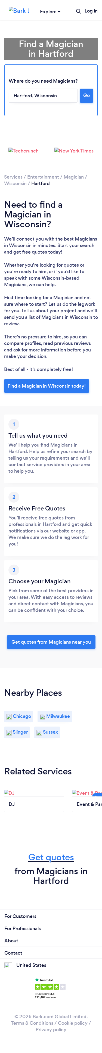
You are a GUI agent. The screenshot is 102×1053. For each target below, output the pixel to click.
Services (13, 177)
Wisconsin (15, 183)
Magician (74, 177)
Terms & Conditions (32, 1023)
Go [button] (86, 95)
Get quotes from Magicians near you (51, 642)
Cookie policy (73, 1023)
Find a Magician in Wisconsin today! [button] (47, 386)
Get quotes (51, 857)
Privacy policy (51, 1029)
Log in (91, 11)
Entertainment (43, 177)
